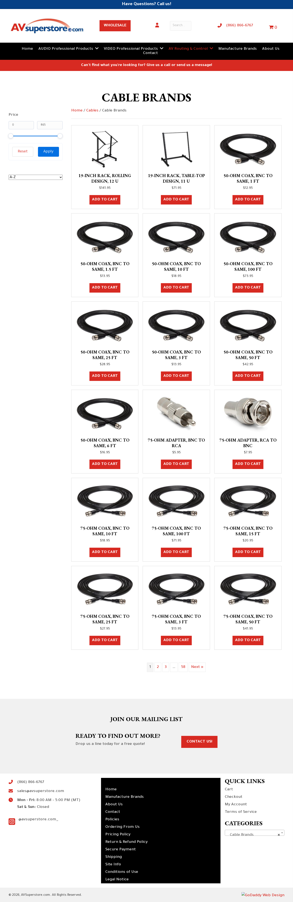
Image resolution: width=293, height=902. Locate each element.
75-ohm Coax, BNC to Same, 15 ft (248, 531)
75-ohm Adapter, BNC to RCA (176, 442)
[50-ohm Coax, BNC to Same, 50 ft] (248, 326)
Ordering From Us (122, 827)
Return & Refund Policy (126, 842)
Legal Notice (117, 880)
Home (77, 111)
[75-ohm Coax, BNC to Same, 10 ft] (105, 502)
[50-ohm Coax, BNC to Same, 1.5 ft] (105, 237)
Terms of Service (241, 812)
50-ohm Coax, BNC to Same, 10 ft (176, 266)
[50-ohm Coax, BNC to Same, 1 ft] (248, 149)
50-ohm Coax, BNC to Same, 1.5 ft (104, 266)
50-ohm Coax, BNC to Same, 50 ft (248, 354)
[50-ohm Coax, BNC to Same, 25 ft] (105, 326)
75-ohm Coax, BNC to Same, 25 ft (104, 619)
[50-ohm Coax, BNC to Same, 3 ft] (176, 326)
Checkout (233, 797)
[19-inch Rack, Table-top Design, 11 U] (176, 149)
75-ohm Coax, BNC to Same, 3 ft (176, 619)
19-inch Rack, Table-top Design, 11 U (176, 178)
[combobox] (254, 833)
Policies (112, 820)
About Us (114, 805)
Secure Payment (120, 850)
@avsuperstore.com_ (38, 820)
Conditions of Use (121, 872)
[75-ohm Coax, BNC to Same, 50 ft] (248, 590)
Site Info (113, 865)
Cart (229, 790)
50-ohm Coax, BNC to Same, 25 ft (104, 354)
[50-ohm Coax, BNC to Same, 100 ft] (248, 237)
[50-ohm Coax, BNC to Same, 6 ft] (105, 414)
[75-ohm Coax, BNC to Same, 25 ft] (105, 590)
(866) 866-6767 (239, 26)
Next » (197, 667)
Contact (112, 812)
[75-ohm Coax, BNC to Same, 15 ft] (248, 502)
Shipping (113, 857)
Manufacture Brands (124, 797)
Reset (23, 152)
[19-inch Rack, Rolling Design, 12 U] (105, 149)
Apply (48, 152)
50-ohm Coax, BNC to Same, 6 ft (104, 442)
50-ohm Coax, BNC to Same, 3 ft (176, 354)
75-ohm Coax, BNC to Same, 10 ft (104, 531)
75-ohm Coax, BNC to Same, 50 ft (248, 619)
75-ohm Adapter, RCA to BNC (247, 442)
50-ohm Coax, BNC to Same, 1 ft (248, 178)
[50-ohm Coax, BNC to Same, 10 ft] (176, 237)
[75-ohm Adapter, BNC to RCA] (176, 414)
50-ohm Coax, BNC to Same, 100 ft (248, 266)
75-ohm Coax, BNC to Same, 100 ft (176, 531)
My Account (236, 805)
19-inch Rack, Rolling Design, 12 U (105, 178)
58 (183, 667)
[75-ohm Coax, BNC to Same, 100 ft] (176, 502)
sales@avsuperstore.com (40, 791)
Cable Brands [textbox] (253, 835)
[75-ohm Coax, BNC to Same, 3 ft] (176, 590)
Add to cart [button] (105, 200)
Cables (92, 111)
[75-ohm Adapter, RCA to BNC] (248, 414)
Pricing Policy (117, 835)
